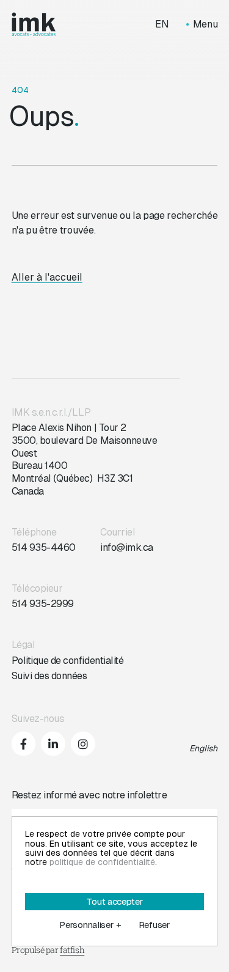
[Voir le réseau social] (24, 744)
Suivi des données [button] (49, 676)
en (162, 24)
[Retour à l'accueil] (34, 24)
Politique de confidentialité (68, 660)
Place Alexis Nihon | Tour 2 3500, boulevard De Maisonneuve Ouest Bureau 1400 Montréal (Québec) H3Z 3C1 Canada (85, 459)
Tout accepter (114, 901)
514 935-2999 (43, 603)
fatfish (72, 949)
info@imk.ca (126, 547)
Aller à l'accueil (47, 277)
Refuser (154, 924)
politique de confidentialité (102, 862)
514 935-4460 (44, 547)
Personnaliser (90, 924)
